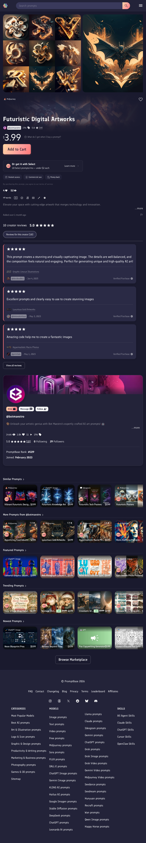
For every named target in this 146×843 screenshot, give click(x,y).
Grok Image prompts (96, 756)
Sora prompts (56, 752)
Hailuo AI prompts (59, 794)
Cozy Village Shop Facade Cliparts (17, 611)
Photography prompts (23, 764)
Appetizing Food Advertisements (17, 540)
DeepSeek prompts (59, 815)
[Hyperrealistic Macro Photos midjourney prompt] (95, 531)
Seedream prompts (95, 791)
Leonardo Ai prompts (61, 829)
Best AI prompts (20, 722)
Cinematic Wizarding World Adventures (86, 611)
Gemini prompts (94, 735)
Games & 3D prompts (23, 772)
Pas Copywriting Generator (92, 646)
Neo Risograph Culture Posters (55, 575)
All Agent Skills (126, 715)
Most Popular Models (22, 715)
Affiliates (113, 691)
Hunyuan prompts (95, 798)
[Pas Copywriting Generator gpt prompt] (95, 638)
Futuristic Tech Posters (90, 504)
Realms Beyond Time (52, 646)
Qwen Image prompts (97, 819)
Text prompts (56, 724)
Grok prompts (92, 749)
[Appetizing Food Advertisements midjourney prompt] (20, 531)
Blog (64, 691)
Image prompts (58, 717)
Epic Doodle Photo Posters (129, 575)
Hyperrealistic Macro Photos (26, 347)
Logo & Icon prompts (23, 736)
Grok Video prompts (96, 763)
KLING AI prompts (59, 787)
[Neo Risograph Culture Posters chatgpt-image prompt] (57, 567)
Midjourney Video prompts (99, 777)
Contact (40, 691)
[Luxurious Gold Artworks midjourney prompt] (57, 531)
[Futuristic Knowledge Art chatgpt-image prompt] (57, 496)
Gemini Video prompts (97, 770)
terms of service (46, 184)
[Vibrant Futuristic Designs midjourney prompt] (20, 496)
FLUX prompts (57, 759)
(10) (41, 128)
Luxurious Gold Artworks (24, 309)
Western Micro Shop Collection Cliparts (129, 611)
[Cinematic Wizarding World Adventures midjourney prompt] (95, 602)
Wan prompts (92, 812)
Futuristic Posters (125, 504)
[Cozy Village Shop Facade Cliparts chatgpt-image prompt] (20, 602)
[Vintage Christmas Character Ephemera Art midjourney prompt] (57, 602)
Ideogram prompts (95, 728)
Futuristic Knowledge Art (54, 504)
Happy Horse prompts (97, 826)
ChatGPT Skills (125, 729)
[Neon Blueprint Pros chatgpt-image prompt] (20, 638)
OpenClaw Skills (126, 743)
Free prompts (56, 738)
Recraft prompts (94, 805)
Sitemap (16, 779)
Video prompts (57, 731)
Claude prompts (93, 721)
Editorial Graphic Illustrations (17, 575)
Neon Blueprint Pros (15, 646)
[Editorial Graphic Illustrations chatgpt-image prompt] (20, 567)
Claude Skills (124, 722)
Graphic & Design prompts (26, 743)
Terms (84, 691)
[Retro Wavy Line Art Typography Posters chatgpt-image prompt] (95, 567)
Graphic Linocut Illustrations (26, 271)
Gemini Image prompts (62, 780)
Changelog (53, 691)
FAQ (30, 691)
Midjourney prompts (60, 745)
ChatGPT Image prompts (63, 773)
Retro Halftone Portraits (128, 540)
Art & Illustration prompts (26, 729)
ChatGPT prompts (59, 822)
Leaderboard (98, 691)
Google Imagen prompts (63, 801)
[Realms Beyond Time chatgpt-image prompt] (57, 638)
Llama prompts (93, 714)
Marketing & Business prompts (28, 757)
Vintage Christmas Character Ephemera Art (49, 611)
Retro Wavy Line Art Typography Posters (92, 575)
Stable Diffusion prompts (63, 808)
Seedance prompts (95, 784)
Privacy (74, 691)
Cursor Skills (124, 736)
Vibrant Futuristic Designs (17, 504)
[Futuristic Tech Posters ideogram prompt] (95, 496)
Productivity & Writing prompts (28, 750)
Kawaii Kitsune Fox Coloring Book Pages (129, 646)
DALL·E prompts (58, 766)
